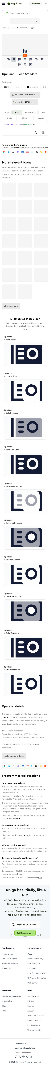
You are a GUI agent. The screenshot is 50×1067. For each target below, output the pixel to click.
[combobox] (25, 21)
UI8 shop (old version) (11, 996)
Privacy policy (33, 1020)
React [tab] (17, 112)
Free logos (6, 968)
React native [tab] (30, 112)
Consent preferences (23, 1052)
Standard (6, 717)
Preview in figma (9, 958)
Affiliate (33, 996)
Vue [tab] (43, 112)
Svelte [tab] (9, 118)
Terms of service (34, 1030)
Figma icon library (10, 963)
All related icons (11, 306)
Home (4, 28)
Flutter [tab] (25, 118)
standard (23, 28)
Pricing (30, 1001)
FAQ (4, 1010)
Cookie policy (33, 1025)
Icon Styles (7, 1001)
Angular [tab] (41, 118)
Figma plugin (7, 953)
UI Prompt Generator (36, 978)
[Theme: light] (46, 3)
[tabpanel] (25, 128)
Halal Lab (20, 1061)
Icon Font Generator (36, 973)
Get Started (35, 3)
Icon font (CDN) (34, 963)
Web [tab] (7, 112)
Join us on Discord (35, 1015)
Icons (13, 28)
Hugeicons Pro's (19, 744)
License (30, 1006)
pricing (16, 147)
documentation (21, 835)
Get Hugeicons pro (25, 932)
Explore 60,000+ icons (14, 756)
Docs (46, 147)
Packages (31, 968)
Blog (4, 1006)
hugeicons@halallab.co (25, 1048)
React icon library (35, 958)
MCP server (32, 982)
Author (30, 1010)
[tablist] (25, 115)
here (18, 818)
